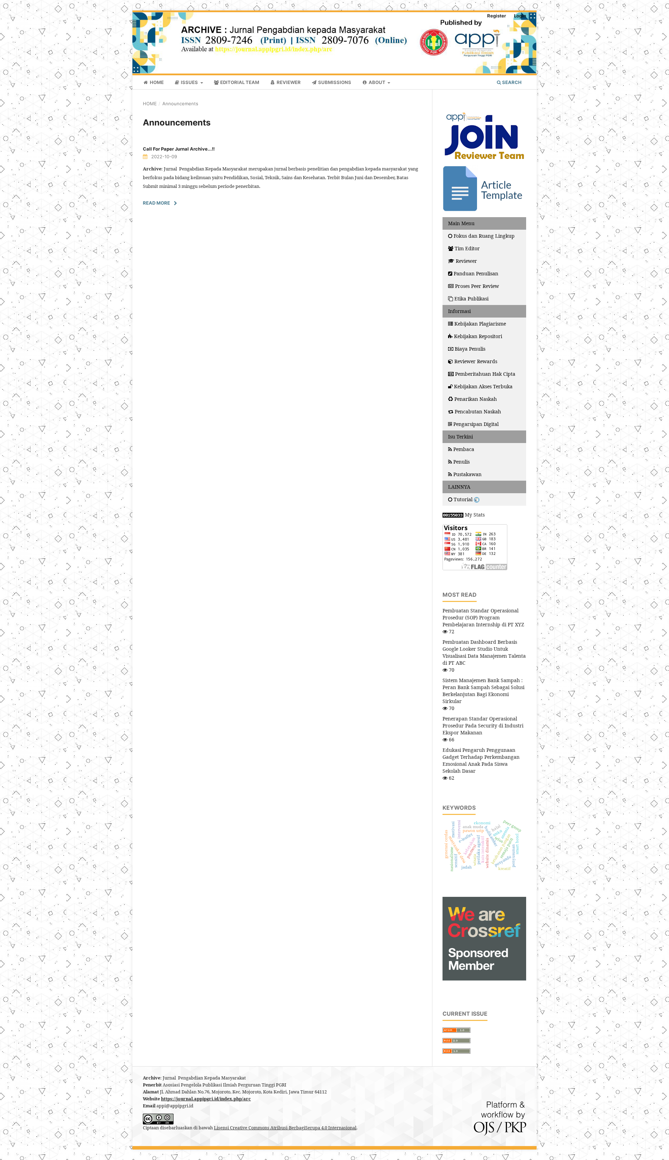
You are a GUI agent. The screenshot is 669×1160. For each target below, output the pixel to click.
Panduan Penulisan (476, 273)
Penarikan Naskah (475, 399)
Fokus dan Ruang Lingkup (484, 235)
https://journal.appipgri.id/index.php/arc (206, 1099)
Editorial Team (239, 82)
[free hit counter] (453, 514)
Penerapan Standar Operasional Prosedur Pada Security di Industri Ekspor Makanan (483, 725)
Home (156, 82)
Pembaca (463, 449)
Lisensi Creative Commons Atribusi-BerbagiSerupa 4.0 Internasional (285, 1128)
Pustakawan (467, 474)
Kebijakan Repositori (478, 336)
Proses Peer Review (477, 286)
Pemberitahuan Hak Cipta (485, 374)
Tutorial (464, 499)
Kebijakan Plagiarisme (480, 323)
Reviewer (288, 82)
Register (496, 15)
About (377, 82)
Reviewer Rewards (475, 361)
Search (511, 82)
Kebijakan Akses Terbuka (483, 386)
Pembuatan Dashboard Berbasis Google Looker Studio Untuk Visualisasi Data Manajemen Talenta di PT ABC (484, 652)
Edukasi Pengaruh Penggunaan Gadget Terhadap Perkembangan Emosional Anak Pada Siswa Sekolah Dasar (481, 760)
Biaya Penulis (470, 348)
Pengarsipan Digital (476, 424)
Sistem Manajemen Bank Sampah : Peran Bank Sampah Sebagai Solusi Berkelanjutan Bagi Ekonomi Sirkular (483, 690)
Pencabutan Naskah (478, 411)
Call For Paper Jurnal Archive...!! (179, 149)
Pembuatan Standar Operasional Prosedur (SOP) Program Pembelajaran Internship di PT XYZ (483, 617)
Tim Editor (467, 248)
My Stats (475, 514)
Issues (189, 82)
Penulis (461, 461)
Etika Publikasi (471, 298)
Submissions (334, 82)
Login (520, 15)
